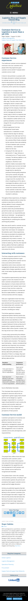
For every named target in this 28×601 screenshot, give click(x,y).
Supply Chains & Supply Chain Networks (13, 40)
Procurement (5, 568)
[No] (26, 596)
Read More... (18, 546)
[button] (14, 12)
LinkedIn (5, 526)
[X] (8, 513)
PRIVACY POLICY (17, 598)
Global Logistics (6, 558)
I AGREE (9, 598)
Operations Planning (7, 564)
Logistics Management (8, 38)
